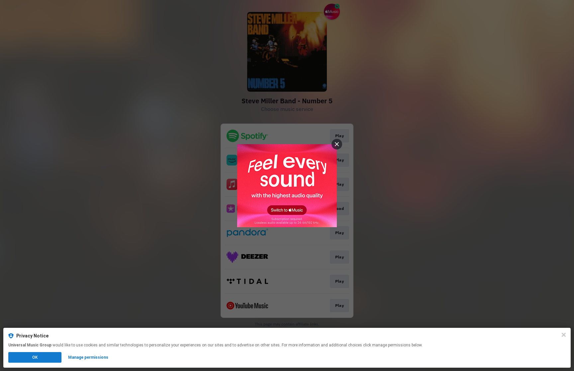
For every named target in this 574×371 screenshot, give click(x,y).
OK (35, 357)
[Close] (563, 334)
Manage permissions (88, 357)
